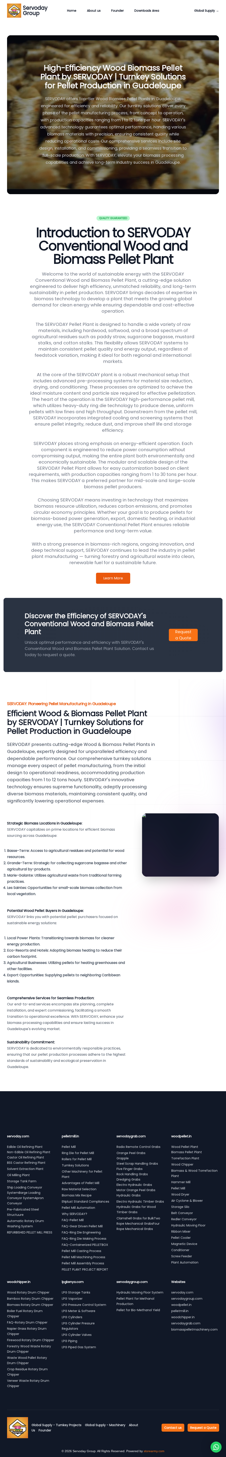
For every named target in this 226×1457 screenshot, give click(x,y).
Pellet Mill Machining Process (83, 1257)
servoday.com (182, 1292)
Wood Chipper (182, 1164)
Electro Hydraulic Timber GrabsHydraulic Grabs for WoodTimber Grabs (140, 1206)
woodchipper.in (183, 1317)
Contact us (173, 1427)
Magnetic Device (184, 1244)
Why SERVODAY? (74, 1214)
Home (71, 10)
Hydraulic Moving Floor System (140, 1292)
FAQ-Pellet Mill (73, 1220)
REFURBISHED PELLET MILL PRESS (30, 1232)
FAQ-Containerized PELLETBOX (85, 1245)
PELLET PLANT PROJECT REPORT (85, 1269)
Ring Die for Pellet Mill (78, 1153)
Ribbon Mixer (180, 1231)
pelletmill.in (179, 1311)
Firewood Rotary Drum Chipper (30, 1340)
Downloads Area (146, 10)
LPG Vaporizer (72, 1298)
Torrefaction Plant (185, 1158)
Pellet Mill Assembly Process (83, 1263)
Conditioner (180, 1250)
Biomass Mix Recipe (77, 1195)
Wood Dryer (180, 1194)
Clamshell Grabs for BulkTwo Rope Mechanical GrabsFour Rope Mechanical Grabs (138, 1223)
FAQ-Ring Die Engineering (81, 1232)
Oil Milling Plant (18, 1175)
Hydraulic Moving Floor (188, 1225)
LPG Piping (69, 1341)
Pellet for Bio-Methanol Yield (138, 1310)
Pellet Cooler (181, 1237)
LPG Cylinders (72, 1317)
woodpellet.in (181, 1305)
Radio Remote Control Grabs (138, 1147)
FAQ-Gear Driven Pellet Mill (82, 1226)
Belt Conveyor (182, 1213)
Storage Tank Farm (21, 1181)
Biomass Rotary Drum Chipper (30, 1305)
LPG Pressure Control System (84, 1305)
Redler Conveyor (184, 1219)
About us (94, 10)
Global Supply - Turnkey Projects (56, 1425)
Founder (117, 10)
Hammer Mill (180, 1182)
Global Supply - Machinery (105, 1425)
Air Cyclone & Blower (187, 1200)
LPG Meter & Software (78, 1311)
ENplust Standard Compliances (85, 1201)
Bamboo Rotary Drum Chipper (30, 1298)
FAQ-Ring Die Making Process (84, 1238)
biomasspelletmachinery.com (194, 1329)
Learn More (113, 578)
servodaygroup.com (186, 1298)
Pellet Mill (69, 1147)
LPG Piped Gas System (79, 1347)
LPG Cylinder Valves (77, 1335)
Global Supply (206, 10)
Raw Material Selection (79, 1189)
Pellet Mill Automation (78, 1207)
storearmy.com (154, 1451)
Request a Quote (183, 635)
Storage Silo (180, 1207)
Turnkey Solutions (75, 1165)
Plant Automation (184, 1262)
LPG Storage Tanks (76, 1292)
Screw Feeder (181, 1256)
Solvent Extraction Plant (25, 1169)
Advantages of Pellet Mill (80, 1183)
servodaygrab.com (185, 1323)
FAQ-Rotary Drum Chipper (27, 1322)
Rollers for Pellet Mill (77, 1159)
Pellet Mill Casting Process (81, 1251)
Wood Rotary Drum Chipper (28, 1292)
